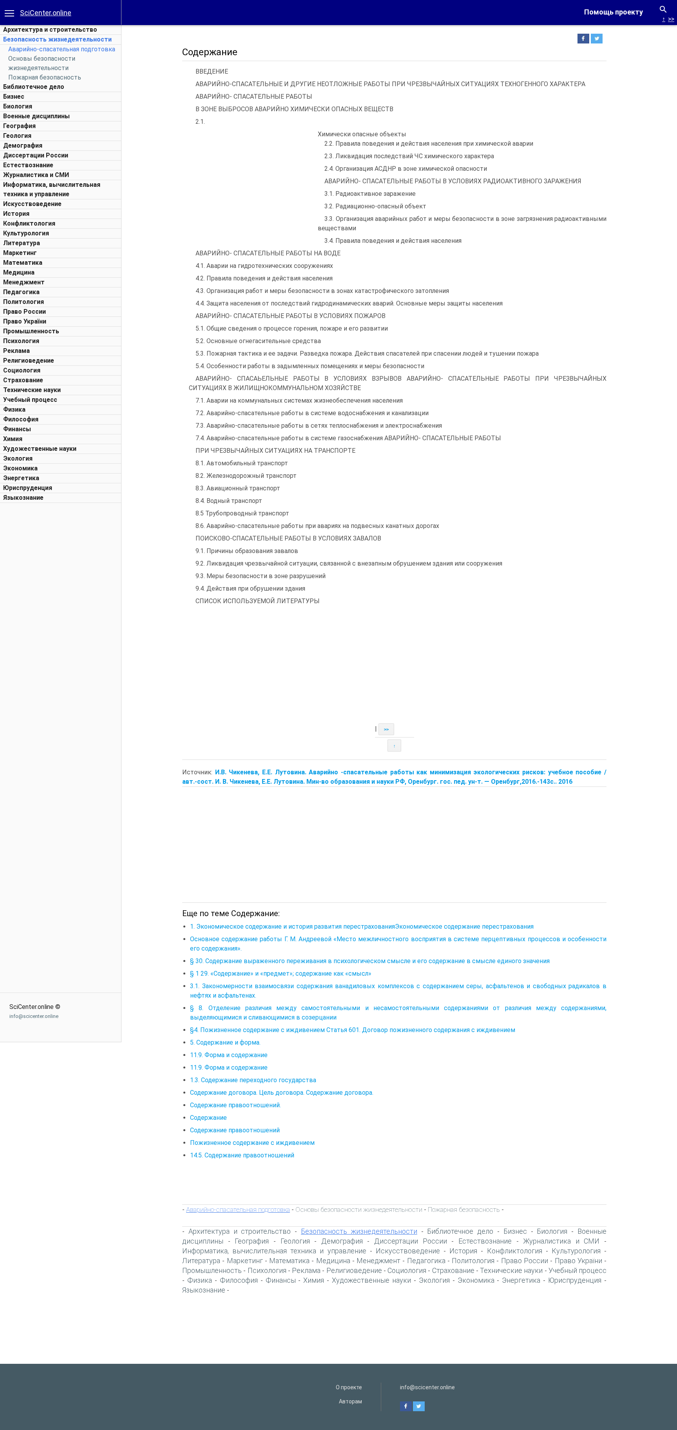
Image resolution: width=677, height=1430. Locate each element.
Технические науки (32, 390)
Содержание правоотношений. (235, 1105)
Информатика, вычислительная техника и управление (274, 1251)
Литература (21, 243)
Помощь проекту (613, 12)
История (16, 213)
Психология (21, 341)
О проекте (349, 1387)
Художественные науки (39, 448)
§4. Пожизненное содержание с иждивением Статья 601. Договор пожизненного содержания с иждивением (352, 1030)
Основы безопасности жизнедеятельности (358, 1209)
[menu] (9, 12)
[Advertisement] (60, 624)
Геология (17, 135)
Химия (12, 439)
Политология (23, 302)
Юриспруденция (27, 488)
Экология (18, 458)
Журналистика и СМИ (36, 175)
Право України (24, 321)
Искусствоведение (32, 204)
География (19, 126)
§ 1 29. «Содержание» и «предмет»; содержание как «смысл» (280, 973)
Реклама (16, 350)
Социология (21, 370)
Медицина (18, 272)
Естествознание (28, 165)
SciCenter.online (45, 13)
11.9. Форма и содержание (229, 1055)
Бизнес (13, 96)
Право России (24, 311)
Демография (22, 145)
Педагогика (21, 292)
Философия (20, 419)
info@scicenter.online (33, 1016)
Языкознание (23, 497)
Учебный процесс (30, 399)
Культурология (26, 233)
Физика (14, 409)
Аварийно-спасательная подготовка (61, 49)
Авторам (350, 1401)
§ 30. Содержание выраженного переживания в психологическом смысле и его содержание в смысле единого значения (370, 961)
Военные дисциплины (36, 116)
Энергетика (21, 478)
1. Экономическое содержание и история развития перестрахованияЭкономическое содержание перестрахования (362, 926)
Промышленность (31, 331)
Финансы (17, 429)
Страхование (23, 380)
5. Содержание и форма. (225, 1042)
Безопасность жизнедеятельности (57, 39)
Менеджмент (24, 282)
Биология (17, 106)
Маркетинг (20, 253)
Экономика (20, 468)
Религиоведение (28, 360)
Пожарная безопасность (44, 77)
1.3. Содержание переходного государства (253, 1080)
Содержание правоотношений (235, 1130)
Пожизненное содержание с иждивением (252, 1142)
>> (671, 19)
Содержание (208, 1117)
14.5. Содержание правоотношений (242, 1155)
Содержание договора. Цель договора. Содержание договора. (281, 1092)
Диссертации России (35, 155)
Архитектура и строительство (50, 29)
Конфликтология (29, 223)
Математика (22, 262)
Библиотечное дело (33, 86)
